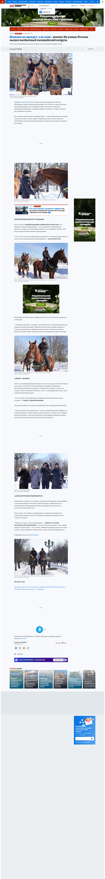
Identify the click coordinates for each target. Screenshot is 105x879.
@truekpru (22, 638)
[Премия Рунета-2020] (31, 6)
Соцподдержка (77, 1)
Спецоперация (23, 1)
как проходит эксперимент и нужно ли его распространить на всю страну (47, 210)
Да (40, 12)
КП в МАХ (76, 29)
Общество (40, 1)
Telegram (36, 535)
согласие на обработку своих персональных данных (82, 742)
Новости (26, 29)
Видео (15, 1)
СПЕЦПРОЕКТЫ (45, 29)
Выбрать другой (46, 12)
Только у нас (53, 29)
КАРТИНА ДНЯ (20, 654)
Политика (32, 1)
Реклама (82, 5)
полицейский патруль (27, 102)
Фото (9, 1)
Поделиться (91, 49)
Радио (75, 5)
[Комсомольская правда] (18, 5)
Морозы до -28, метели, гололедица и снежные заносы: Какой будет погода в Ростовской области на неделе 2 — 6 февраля (39, 588)
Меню (2, 2)
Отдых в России (84, 29)
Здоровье (68, 1)
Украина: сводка (69, 29)
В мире (56, 1)
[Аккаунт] (102, 2)
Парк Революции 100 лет (35, 29)
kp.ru (65, 643)
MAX (29, 535)
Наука (85, 1)
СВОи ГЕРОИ (20, 29)
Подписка (91, 5)
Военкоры (60, 29)
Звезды (61, 1)
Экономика (48, 1)
